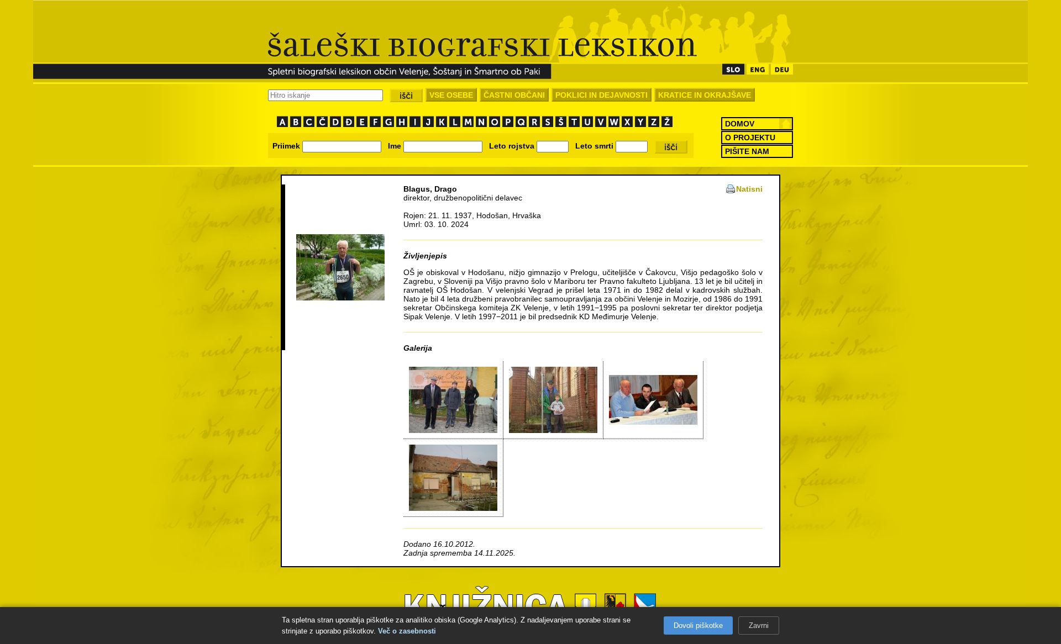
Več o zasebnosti (407, 631)
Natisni (749, 188)
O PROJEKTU (750, 137)
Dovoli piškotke (698, 625)
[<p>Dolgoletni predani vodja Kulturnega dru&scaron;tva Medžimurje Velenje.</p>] (653, 430)
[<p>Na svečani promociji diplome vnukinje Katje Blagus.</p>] (453, 430)
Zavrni (759, 625)
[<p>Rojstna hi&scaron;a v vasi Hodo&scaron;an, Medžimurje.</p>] (453, 508)
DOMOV (739, 123)
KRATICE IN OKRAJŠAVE (704, 95)
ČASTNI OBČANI (514, 95)
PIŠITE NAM (747, 151)
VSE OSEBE (451, 95)
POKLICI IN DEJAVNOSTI (601, 95)
